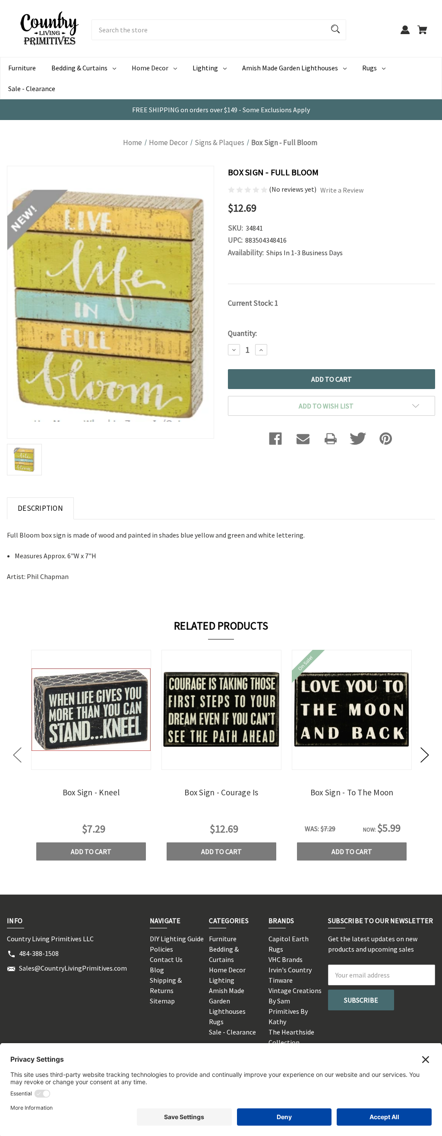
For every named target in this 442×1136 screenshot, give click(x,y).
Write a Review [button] (341, 190)
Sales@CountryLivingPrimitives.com (73, 968)
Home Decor (150, 67)
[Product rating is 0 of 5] (248, 189)
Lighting (205, 67)
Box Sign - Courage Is (221, 792)
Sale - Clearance (31, 88)
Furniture (22, 67)
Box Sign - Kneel (91, 792)
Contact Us (166, 959)
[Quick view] (79, 762)
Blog (157, 969)
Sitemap (162, 1001)
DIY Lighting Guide (177, 938)
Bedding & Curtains (79, 67)
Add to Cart (91, 851)
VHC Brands (285, 959)
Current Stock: (253, 303)
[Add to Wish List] (103, 762)
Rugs (369, 67)
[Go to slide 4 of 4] (17, 755)
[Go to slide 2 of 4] (424, 755)
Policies (161, 949)
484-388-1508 (39, 953)
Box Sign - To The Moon (352, 792)
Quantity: (242, 333)
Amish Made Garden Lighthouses (290, 67)
